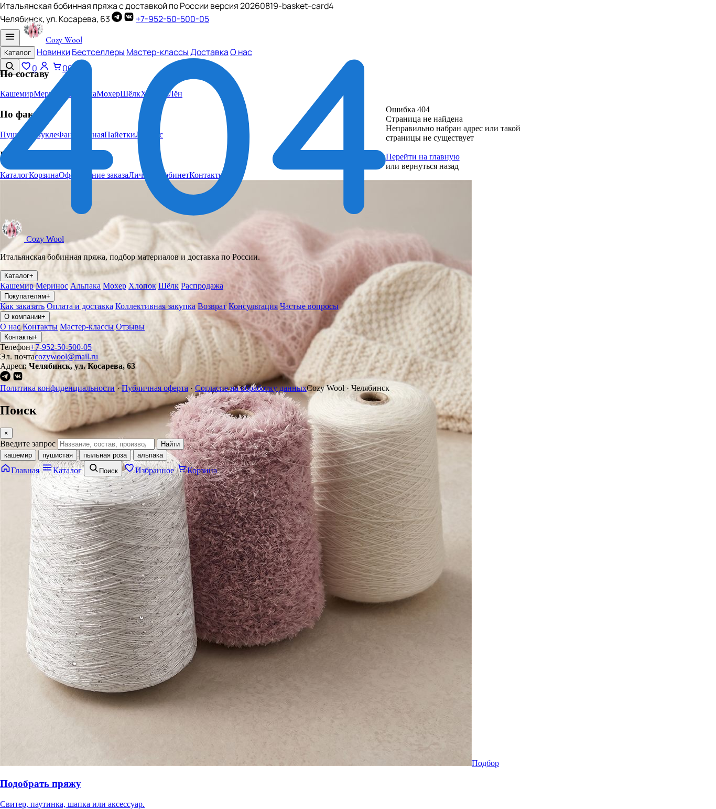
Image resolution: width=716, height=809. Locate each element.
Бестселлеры (98, 52)
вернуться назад (430, 166)
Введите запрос (28, 443)
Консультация (253, 306)
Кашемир (17, 285)
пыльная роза (105, 455)
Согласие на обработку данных (251, 388)
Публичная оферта (155, 388)
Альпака (85, 285)
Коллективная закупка (155, 306)
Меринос (52, 285)
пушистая (57, 455)
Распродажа (202, 285)
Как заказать (22, 306)
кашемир (18, 455)
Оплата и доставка (80, 306)
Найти (170, 444)
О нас (241, 52)
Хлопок (142, 285)
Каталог (17, 52)
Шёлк (168, 285)
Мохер (114, 285)
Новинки (53, 52)
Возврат (212, 306)
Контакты (40, 326)
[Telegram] (117, 19)
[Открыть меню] (10, 37)
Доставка (209, 52)
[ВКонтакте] (129, 19)
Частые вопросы (309, 306)
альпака (150, 455)
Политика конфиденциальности (57, 388)
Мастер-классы (157, 52)
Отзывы (130, 326)
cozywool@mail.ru (66, 356)
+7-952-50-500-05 (172, 19)
